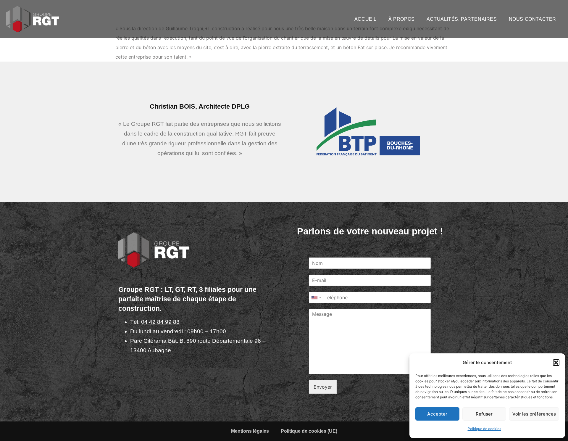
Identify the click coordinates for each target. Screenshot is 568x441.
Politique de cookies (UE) (309, 431)
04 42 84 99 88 (160, 322)
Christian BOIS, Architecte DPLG (200, 106)
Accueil (365, 19)
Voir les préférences (534, 414)
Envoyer (323, 387)
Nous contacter (532, 19)
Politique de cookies (484, 428)
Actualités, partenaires (462, 19)
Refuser (484, 414)
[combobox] (316, 297)
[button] (556, 363)
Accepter (437, 414)
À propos (401, 19)
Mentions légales (250, 431)
